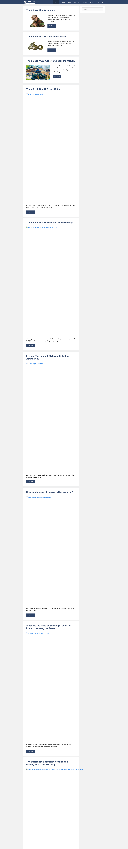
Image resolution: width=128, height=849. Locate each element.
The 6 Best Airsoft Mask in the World (46, 36)
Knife (91, 2)
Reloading (84, 2)
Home (55, 2)
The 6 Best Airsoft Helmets (41, 10)
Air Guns (62, 2)
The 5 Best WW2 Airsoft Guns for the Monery (50, 60)
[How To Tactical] (29, 2)
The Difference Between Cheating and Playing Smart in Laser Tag (47, 763)
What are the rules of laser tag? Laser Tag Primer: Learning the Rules (48, 627)
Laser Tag (76, 2)
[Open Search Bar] (103, 2)
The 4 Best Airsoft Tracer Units (43, 89)
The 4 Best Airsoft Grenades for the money (49, 222)
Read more (52, 26)
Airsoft (69, 2)
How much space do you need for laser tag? (49, 492)
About (97, 2)
